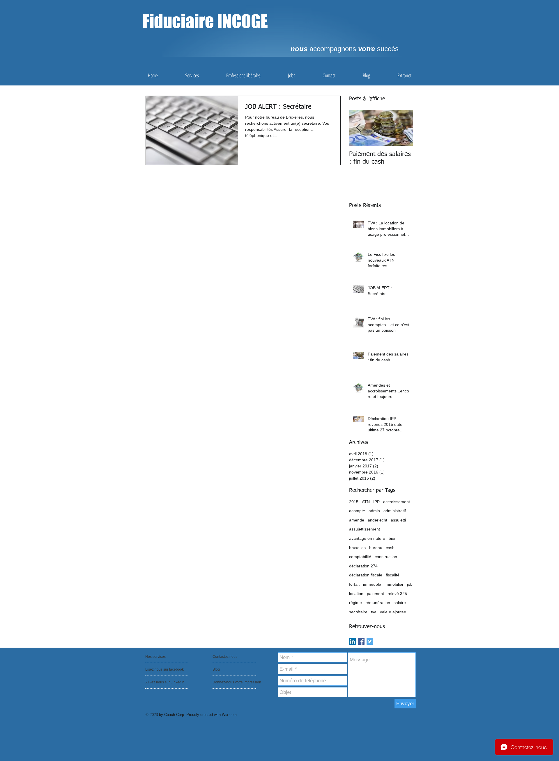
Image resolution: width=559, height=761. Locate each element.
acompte (357, 510)
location (356, 593)
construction (386, 556)
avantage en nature (367, 538)
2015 (353, 501)
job (410, 584)
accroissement (396, 501)
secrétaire (358, 612)
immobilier (394, 584)
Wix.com (229, 714)
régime (355, 602)
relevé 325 (397, 593)
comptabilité (360, 556)
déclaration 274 (363, 566)
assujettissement (364, 529)
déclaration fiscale (365, 575)
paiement (375, 593)
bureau (375, 547)
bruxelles (357, 547)
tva (373, 612)
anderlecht (377, 520)
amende (356, 520)
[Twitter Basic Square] (370, 641)
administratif (394, 510)
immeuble (372, 584)
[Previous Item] (358, 128)
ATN (366, 501)
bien (393, 538)
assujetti (398, 520)
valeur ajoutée (393, 612)
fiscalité (392, 575)
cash (390, 547)
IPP (376, 501)
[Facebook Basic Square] (361, 641)
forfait (354, 584)
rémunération (377, 602)
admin (374, 510)
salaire (400, 602)
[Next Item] (403, 128)
